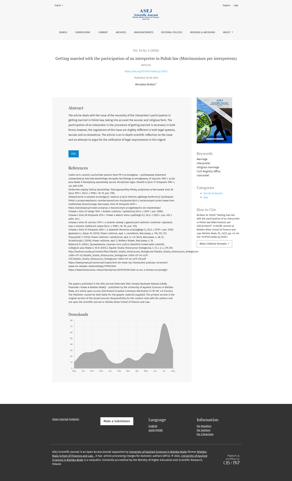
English (59, 5)
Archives (121, 32)
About (227, 32)
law (205, 197)
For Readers (204, 426)
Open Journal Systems (65, 419)
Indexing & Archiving (202, 32)
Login (236, 5)
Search (63, 32)
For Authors (203, 430)
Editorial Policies (171, 32)
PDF (73, 153)
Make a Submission (117, 421)
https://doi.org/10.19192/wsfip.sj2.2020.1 (146, 71)
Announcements (143, 32)
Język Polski (156, 430)
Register (226, 5)
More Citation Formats (213, 243)
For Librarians (205, 434)
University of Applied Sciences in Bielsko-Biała (158, 451)
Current (103, 32)
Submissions (82, 32)
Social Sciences (213, 193)
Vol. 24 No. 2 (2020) (146, 50)
